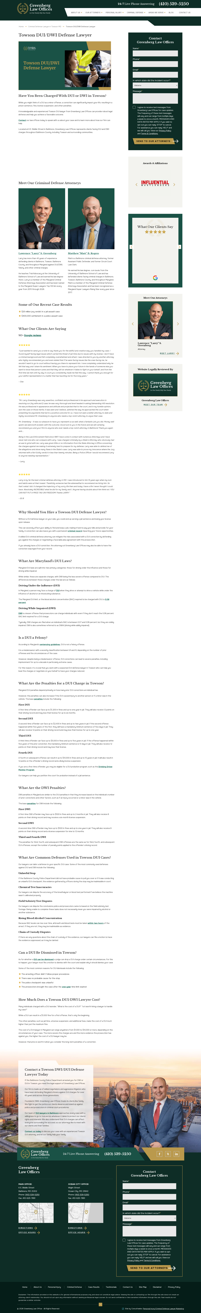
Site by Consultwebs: (154, 1309)
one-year (66, 987)
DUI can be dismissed (44, 959)
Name (136, 48)
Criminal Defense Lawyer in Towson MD (44, 26)
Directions (25, 1228)
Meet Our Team (153, 405)
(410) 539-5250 (174, 4)
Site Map (143, 1287)
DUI (57, 590)
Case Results (93, 1287)
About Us (75, 13)
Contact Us (185, 13)
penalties (38, 699)
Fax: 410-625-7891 (26, 1198)
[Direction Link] (40, 1213)
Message (137, 91)
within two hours (96, 923)
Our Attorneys (92, 13)
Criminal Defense (135, 13)
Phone (136, 59)
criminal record (75, 531)
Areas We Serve (156, 13)
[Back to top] (100, 1304)
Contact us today (33, 1131)
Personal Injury (114, 13)
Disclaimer (157, 1287)
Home (21, 26)
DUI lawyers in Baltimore (47, 1113)
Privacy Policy (165, 130)
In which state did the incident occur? (152, 80)
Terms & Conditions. (149, 133)
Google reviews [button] (32, 335)
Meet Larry (167, 353)
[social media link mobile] (159, 1154)
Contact (22, 120)
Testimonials (111, 1287)
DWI (20, 613)
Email (136, 70)
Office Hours (27, 1232)
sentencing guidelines (50, 644)
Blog (171, 13)
